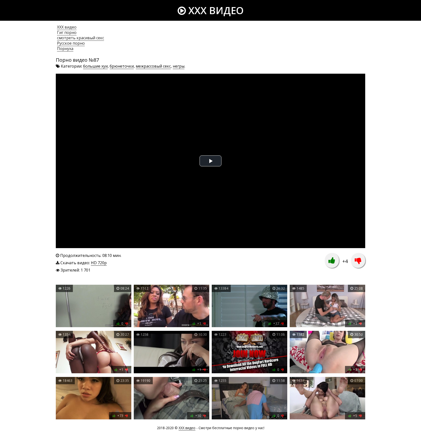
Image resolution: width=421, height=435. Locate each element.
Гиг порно (67, 32)
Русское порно (71, 43)
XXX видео (215, 10)
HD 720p (99, 262)
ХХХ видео (67, 27)
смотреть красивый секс (80, 37)
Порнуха (65, 48)
